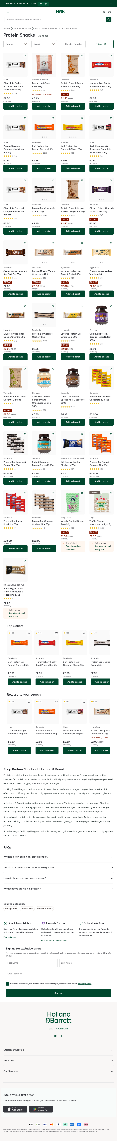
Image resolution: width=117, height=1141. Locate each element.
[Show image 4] (47, 74)
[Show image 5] (105, 324)
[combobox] (55, 19)
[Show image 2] (43, 74)
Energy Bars (11, 908)
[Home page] (60, 12)
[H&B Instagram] (55, 1036)
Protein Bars (27, 908)
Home (6, 28)
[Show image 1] (41, 74)
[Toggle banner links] (111, 4)
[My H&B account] (104, 12)
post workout (38, 783)
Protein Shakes (45, 908)
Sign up (58, 993)
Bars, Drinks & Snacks (46, 28)
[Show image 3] (45, 74)
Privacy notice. (84, 983)
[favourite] (29, 633)
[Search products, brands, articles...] (109, 19)
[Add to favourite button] (24, 55)
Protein (7, 775)
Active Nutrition (22, 28)
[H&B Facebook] (61, 1036)
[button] (16, 44)
